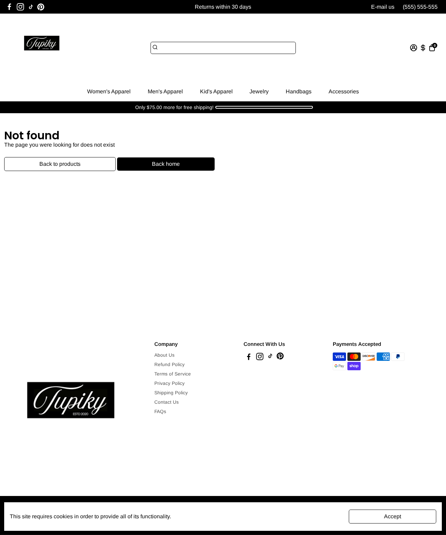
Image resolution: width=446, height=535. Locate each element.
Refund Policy (169, 364)
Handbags (299, 91)
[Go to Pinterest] (40, 6)
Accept (392, 516)
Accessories (344, 91)
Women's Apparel (109, 91)
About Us (164, 355)
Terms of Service (172, 374)
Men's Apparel (165, 91)
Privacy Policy (169, 383)
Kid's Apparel (216, 91)
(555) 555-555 (420, 7)
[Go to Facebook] (9, 6)
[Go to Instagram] (20, 6)
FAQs (160, 411)
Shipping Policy (171, 392)
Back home (166, 164)
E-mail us (382, 7)
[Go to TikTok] (31, 6)
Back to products (59, 164)
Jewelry (259, 91)
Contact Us (166, 402)
